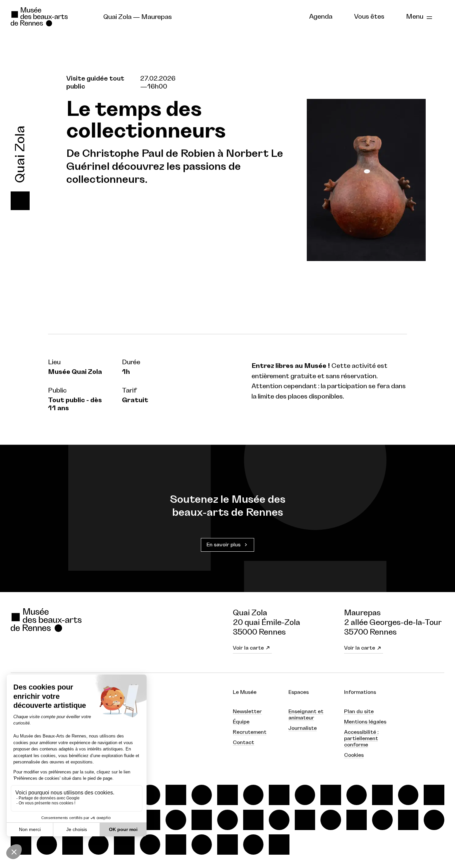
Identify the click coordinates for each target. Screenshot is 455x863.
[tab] (320, 17)
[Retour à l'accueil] (51, 17)
